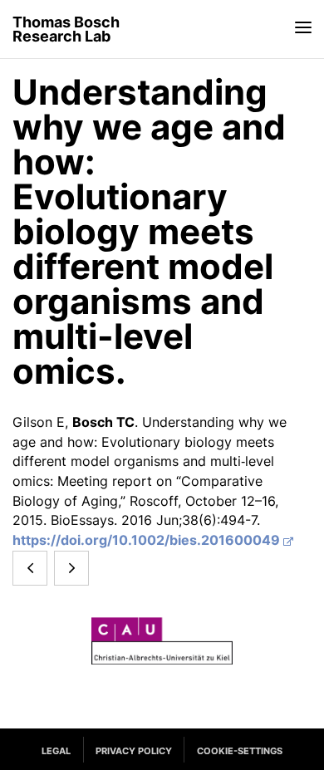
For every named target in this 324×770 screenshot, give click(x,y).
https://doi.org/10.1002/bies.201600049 (146, 540)
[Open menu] (303, 26)
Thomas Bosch (66, 29)
